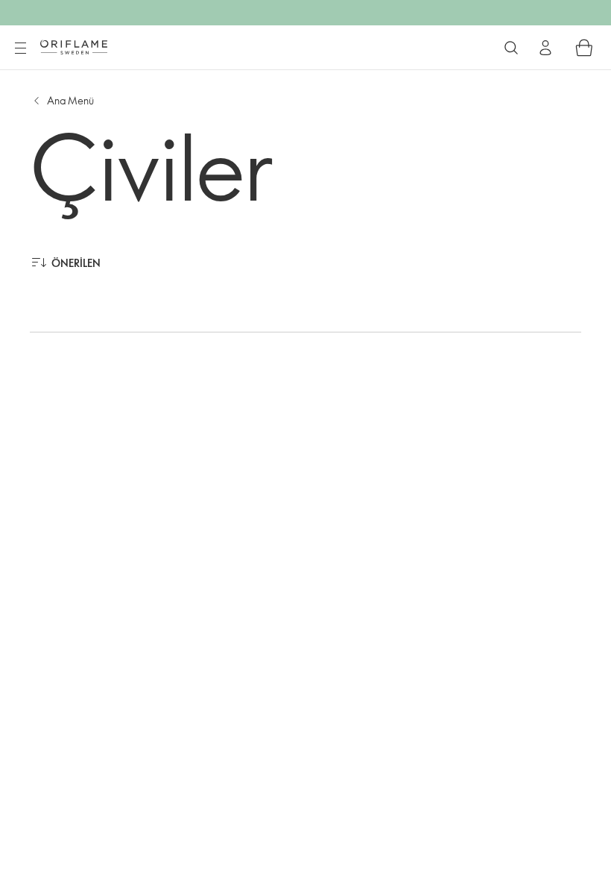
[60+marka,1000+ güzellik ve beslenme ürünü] (511, 48)
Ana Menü (70, 100)
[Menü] (20, 48)
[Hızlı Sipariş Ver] (584, 47)
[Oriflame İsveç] (74, 47)
